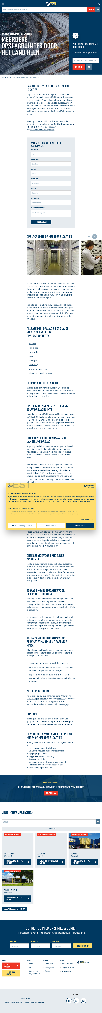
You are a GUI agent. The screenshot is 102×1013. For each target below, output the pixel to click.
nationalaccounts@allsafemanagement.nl (42, 130)
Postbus (31, 356)
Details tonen (85, 520)
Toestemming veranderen (37, 1002)
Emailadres (34, 188)
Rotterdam (50, 704)
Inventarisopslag (33, 352)
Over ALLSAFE (49, 964)
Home (3, 77)
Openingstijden (49, 967)
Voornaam (33, 169)
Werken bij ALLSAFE (67, 964)
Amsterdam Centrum (54, 696)
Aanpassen (50, 526)
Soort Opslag (34, 150)
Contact (47, 971)
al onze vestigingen (63, 704)
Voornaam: (13, 942)
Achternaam (34, 179)
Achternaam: (34, 942)
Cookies (27, 1002)
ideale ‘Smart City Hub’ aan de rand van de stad (52, 100)
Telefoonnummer (35, 198)
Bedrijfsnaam (35, 159)
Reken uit (49, 793)
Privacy (7, 1002)
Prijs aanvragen (8, 966)
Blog (29, 967)
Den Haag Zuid (35, 699)
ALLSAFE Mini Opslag (56, 97)
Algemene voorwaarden (16, 1002)
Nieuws (30, 964)
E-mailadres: (55, 942)
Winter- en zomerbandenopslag (38, 369)
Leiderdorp (43, 699)
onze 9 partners (18, 496)
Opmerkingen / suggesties (38, 208)
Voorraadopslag (33, 348)
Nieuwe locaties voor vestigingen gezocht (34, 972)
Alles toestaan (80, 526)
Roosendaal (60, 699)
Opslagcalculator (67, 971)
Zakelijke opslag (11, 77)
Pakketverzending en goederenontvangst (40, 373)
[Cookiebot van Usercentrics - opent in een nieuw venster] (85, 486)
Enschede (41, 704)
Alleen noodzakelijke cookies (22, 526)
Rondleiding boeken (10, 973)
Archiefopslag (32, 344)
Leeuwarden (32, 704)
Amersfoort (64, 696)
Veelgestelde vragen (68, 967)
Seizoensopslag (33, 360)
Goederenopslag (33, 365)
